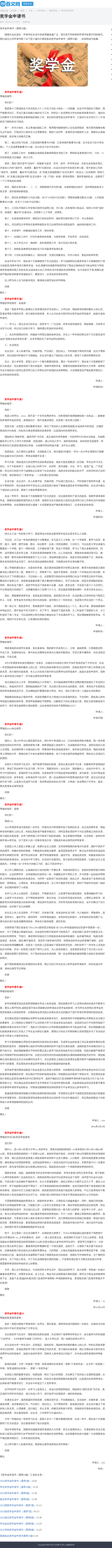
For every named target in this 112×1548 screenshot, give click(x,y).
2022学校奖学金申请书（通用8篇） (18, 1530)
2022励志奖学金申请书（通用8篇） (18, 1517)
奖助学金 (27, 4)
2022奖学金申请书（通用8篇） (16, 1493)
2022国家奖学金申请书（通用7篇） (18, 1505)
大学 (31, 11)
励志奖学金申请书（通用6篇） (16, 1499)
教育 (22, 11)
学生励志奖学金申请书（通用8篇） (18, 1523)
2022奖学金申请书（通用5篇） (16, 1481)
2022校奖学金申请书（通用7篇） (17, 1511)
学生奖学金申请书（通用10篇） (16, 1487)
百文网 (13, 11)
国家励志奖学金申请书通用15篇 (16, 1536)
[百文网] (11, 4)
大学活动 (41, 11)
